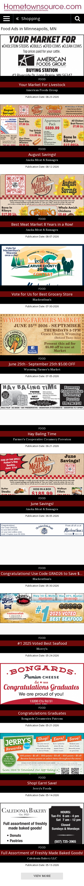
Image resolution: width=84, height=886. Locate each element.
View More (42, 876)
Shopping (30, 18)
